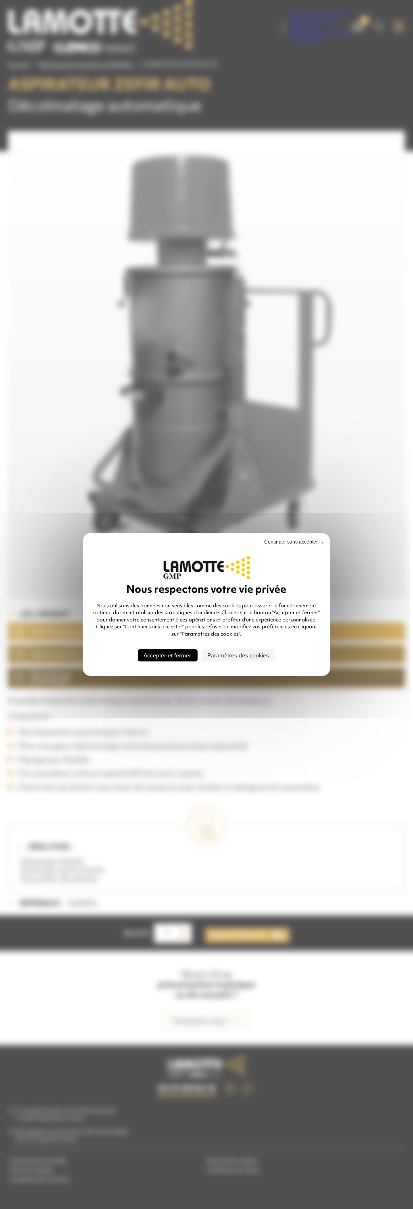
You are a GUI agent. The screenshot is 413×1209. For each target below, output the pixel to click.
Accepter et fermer (167, 655)
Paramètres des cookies (238, 655)
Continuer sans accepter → (294, 542)
